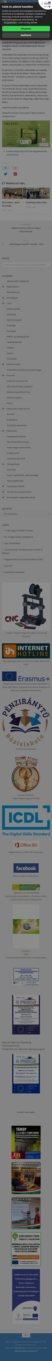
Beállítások (26, 35)
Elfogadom (26, 28)
